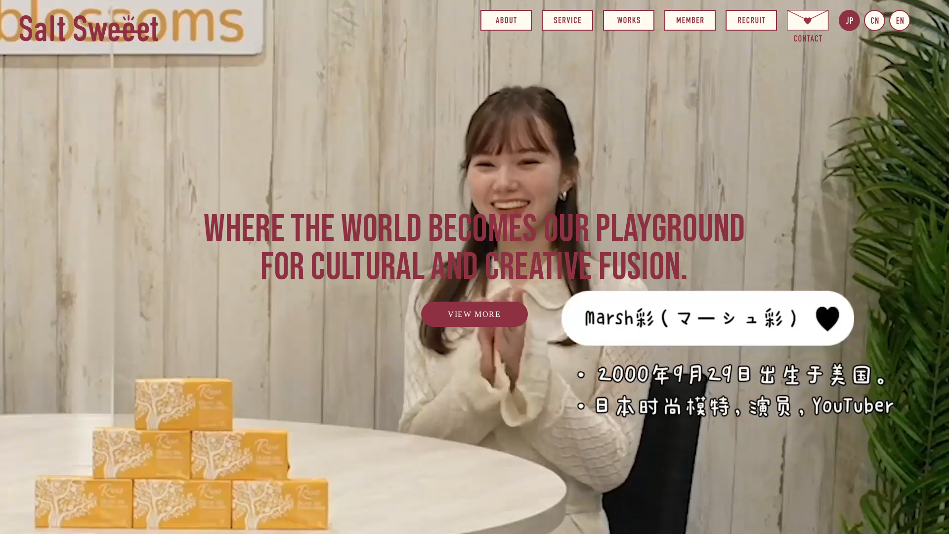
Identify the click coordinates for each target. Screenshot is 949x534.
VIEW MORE (474, 314)
